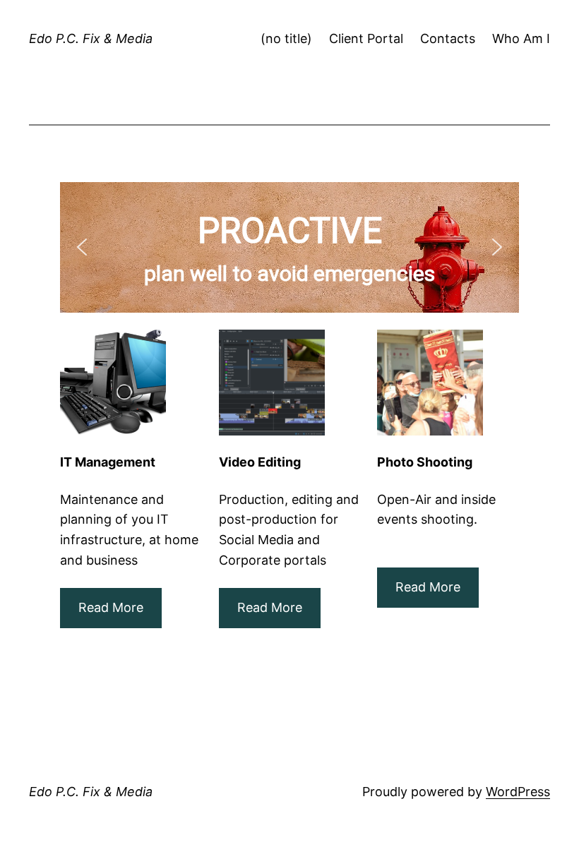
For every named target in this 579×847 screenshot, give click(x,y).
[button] (82, 247)
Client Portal (366, 38)
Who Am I (521, 38)
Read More (269, 607)
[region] (289, 247)
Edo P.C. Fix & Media (91, 38)
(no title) (286, 38)
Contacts (447, 38)
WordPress (518, 791)
